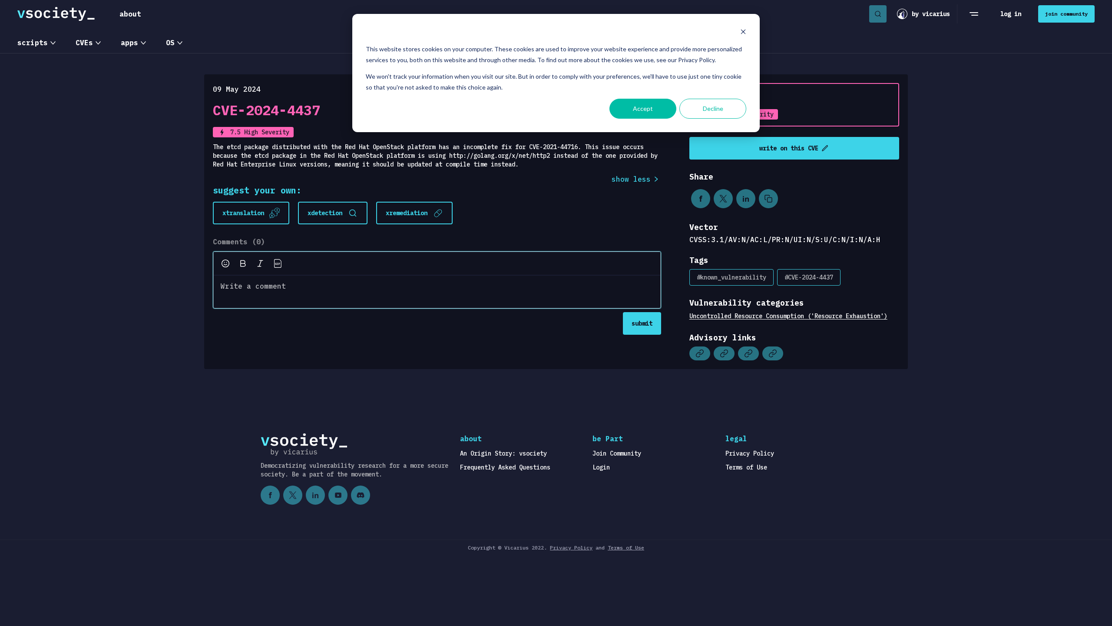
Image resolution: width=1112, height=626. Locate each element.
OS (170, 42)
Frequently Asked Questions (505, 467)
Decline (713, 108)
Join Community (616, 453)
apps (129, 42)
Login (601, 467)
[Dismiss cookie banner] (743, 32)
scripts (32, 42)
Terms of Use (746, 467)
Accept (643, 108)
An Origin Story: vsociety (503, 453)
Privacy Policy (749, 453)
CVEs (84, 42)
